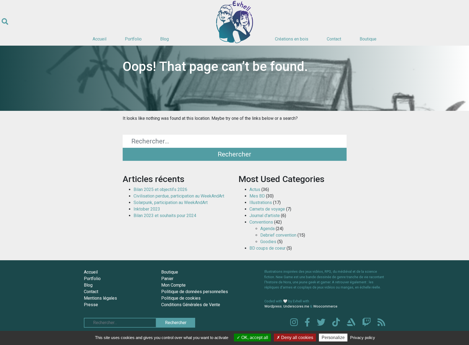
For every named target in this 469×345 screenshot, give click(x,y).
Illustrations (260, 202)
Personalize (333, 337)
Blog (164, 39)
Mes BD (257, 196)
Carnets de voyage (267, 209)
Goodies (268, 241)
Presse (91, 304)
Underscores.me (296, 306)
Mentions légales (100, 298)
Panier (167, 278)
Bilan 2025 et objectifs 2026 (160, 189)
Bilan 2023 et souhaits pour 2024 (165, 215)
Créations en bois (291, 39)
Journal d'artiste (264, 215)
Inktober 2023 (147, 209)
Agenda (267, 228)
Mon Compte (173, 285)
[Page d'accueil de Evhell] (234, 21)
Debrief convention (278, 235)
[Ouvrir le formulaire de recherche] (5, 21)
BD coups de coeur (267, 248)
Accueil (99, 39)
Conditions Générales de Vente (190, 304)
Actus (254, 189)
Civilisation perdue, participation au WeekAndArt (179, 196)
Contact (334, 39)
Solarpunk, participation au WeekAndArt (171, 202)
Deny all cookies (296, 337)
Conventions (261, 222)
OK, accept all (254, 337)
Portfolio (133, 39)
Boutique (368, 39)
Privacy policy (362, 337)
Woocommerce (325, 306)
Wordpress (273, 306)
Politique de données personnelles (194, 291)
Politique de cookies (181, 298)
